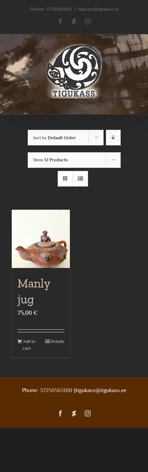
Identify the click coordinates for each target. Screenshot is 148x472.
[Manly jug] (41, 239)
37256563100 (58, 9)
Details (57, 341)
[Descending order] (113, 137)
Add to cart (29, 345)
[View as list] (80, 178)
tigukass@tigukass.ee (98, 9)
